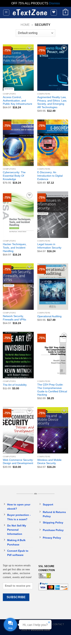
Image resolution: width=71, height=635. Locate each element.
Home (25, 24)
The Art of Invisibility (15, 384)
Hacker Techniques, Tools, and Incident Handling (15, 247)
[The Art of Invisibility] (18, 355)
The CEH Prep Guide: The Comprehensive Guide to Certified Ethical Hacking (52, 389)
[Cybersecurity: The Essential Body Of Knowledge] (18, 143)
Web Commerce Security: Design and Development (18, 462)
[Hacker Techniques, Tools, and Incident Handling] (18, 214)
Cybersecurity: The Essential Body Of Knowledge (14, 175)
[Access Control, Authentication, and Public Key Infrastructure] (18, 67)
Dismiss (54, 3)
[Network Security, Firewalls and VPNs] (18, 286)
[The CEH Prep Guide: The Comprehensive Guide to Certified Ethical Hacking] (52, 355)
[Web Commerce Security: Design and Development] (18, 430)
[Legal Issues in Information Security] (52, 214)
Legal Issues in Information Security (49, 246)
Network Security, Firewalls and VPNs (14, 318)
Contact (58, 624)
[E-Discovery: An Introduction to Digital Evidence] (52, 143)
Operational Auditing (49, 316)
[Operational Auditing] (52, 286)
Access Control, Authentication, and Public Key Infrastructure (17, 100)
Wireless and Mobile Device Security (49, 462)
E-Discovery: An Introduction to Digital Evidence (50, 175)
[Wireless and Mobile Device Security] (52, 430)
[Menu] (6, 12)
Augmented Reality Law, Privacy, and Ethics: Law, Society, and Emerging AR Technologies (52, 102)
